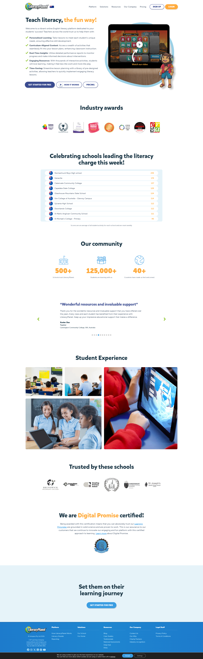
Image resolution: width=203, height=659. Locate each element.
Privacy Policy (161, 633)
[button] (92, 335)
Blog (105, 633)
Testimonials (108, 639)
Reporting (55, 639)
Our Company (130, 7)
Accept (127, 656)
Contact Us (134, 633)
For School (82, 633)
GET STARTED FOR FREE (39, 84)
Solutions (104, 7)
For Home (81, 636)
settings (112, 657)
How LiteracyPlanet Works (62, 633)
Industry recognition (137, 642)
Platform (92, 7)
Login (171, 6)
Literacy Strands (58, 636)
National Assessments (112, 642)
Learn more (101, 533)
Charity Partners (136, 639)
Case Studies (108, 636)
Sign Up (157, 6)
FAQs (106, 648)
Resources (116, 7)
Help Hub (107, 645)
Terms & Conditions (163, 636)
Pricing (143, 7)
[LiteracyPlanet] (37, 7)
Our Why (133, 636)
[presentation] (39, 319)
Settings (140, 656)
